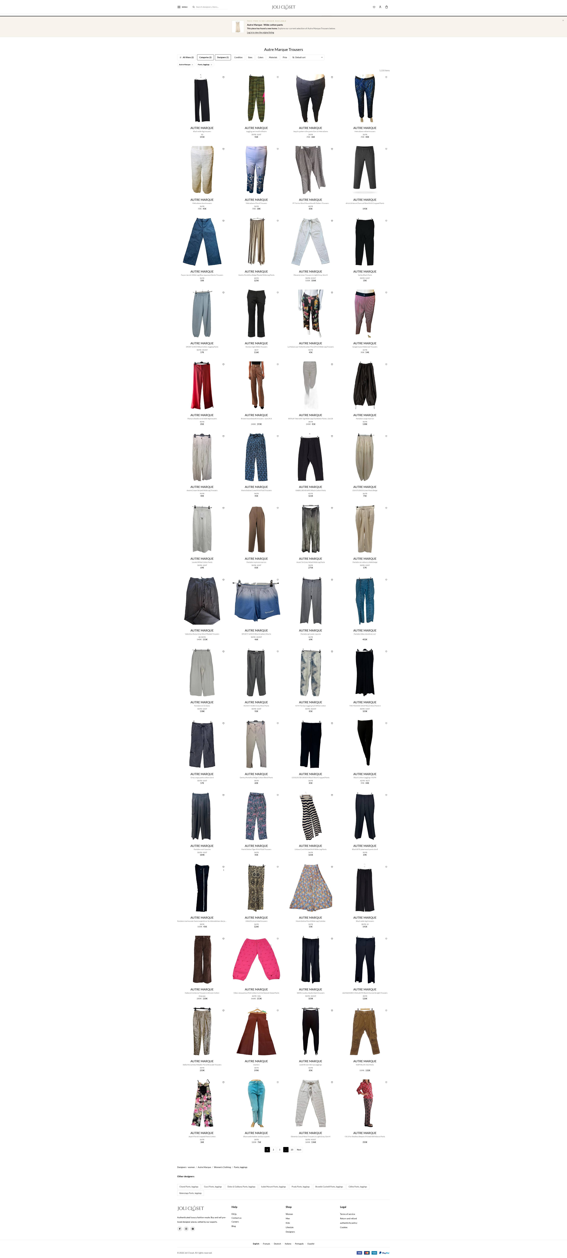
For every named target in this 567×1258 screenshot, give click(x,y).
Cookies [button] (343, 1227)
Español (311, 1244)
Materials (273, 57)
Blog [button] (234, 1226)
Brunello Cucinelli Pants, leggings (329, 1186)
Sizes (250, 57)
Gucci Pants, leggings (213, 1186)
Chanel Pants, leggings (188, 1186)
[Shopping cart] (386, 7)
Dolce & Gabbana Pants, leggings (241, 1186)
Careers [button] (235, 1221)
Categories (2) (205, 57)
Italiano (288, 1244)
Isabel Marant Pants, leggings (273, 1186)
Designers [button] (290, 1231)
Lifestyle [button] (289, 1227)
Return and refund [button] (348, 1218)
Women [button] (289, 1214)
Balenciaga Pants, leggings (190, 1193)
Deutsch (277, 1244)
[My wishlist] (374, 7)
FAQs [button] (234, 1214)
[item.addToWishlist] (223, 76)
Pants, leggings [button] (204, 64)
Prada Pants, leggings (301, 1186)
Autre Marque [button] (185, 64)
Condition (238, 57)
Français (266, 1244)
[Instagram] (186, 1228)
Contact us (236, 1218)
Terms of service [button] (347, 1214)
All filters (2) (188, 57)
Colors (260, 57)
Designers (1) (223, 57)
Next (299, 1149)
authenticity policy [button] (348, 1223)
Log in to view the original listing (260, 32)
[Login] (380, 7)
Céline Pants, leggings (358, 1186)
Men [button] (288, 1218)
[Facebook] (179, 1228)
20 (292, 1149)
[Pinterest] (192, 1228)
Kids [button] (288, 1223)
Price (285, 57)
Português (299, 1244)
